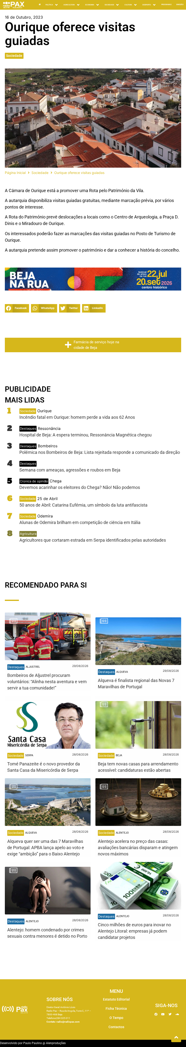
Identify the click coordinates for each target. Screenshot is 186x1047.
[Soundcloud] (177, 1014)
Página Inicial (15, 173)
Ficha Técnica (116, 1008)
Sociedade (14, 56)
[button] (17, 308)
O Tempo (116, 1018)
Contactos (116, 1027)
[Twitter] (170, 1014)
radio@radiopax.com (68, 1021)
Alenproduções (56, 1043)
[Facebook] (156, 1014)
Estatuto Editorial (116, 999)
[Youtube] (163, 1014)
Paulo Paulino (32, 1043)
